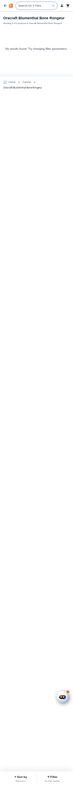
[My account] (62, 6)
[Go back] (5, 6)
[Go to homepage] (11, 6)
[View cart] (68, 6)
